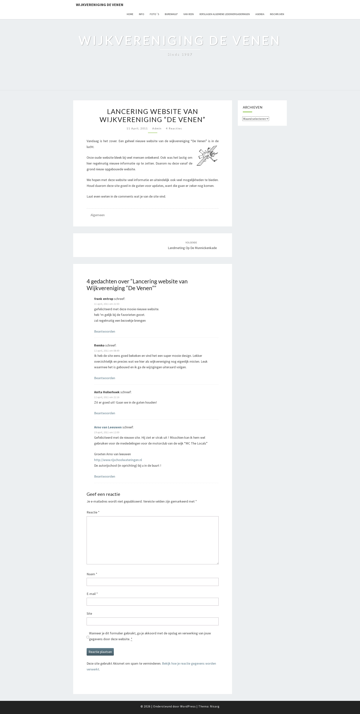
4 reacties (174, 128)
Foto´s (154, 14)
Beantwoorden (104, 331)
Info (141, 14)
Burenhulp (171, 14)
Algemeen (98, 215)
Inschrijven (277, 14)
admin (157, 128)
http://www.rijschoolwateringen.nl (118, 460)
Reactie (93, 512)
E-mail (92, 594)
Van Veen (188, 14)
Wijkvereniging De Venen (99, 4)
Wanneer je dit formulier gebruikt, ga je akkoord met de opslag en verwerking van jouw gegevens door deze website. (150, 636)
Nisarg (215, 706)
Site (89, 613)
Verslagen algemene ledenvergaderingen (224, 14)
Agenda (259, 14)
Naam (92, 574)
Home (130, 14)
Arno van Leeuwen (108, 427)
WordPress (188, 706)
